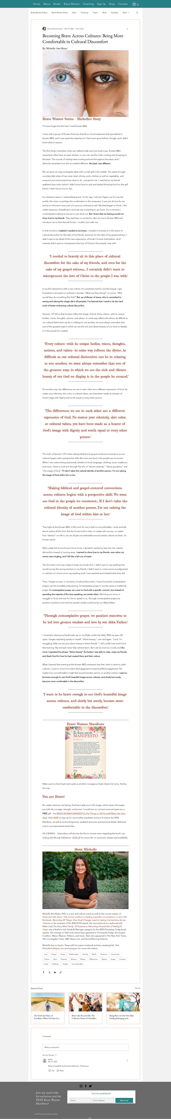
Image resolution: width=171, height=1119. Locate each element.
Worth (94, 954)
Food (46, 964)
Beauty (83, 959)
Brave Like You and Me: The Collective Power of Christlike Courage (84, 1017)
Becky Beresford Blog (39, 12)
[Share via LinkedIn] (55, 972)
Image (113, 959)
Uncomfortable (77, 964)
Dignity (104, 959)
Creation (122, 959)
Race (55, 959)
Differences (93, 959)
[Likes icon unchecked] (49, 1070)
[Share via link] (61, 972)
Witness (74, 959)
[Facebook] (86, 1086)
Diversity (64, 959)
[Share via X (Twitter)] (49, 972)
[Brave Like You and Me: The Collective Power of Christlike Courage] (85, 1002)
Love (45, 954)
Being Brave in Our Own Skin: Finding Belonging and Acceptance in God (121, 1017)
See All (137, 988)
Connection (115, 954)
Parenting (84, 12)
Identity (85, 954)
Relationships (74, 954)
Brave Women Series (60, 12)
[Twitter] (90, 1086)
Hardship (114, 12)
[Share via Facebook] (43, 972)
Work (104, 12)
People (65, 964)
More (125, 12)
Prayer (95, 12)
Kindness (104, 954)
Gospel (54, 954)
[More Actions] (127, 1060)
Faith (74, 12)
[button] (136, 4)
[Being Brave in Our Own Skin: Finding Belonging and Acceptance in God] (123, 1002)
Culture (46, 959)
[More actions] (127, 28)
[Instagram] (81, 1086)
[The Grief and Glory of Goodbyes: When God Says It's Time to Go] (47, 1002)
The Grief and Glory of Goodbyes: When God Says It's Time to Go (46, 1017)
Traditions (55, 964)
